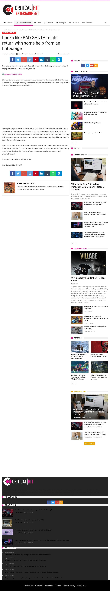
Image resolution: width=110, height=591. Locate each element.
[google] (24, 59)
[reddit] (30, 59)
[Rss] (96, 65)
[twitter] (18, 59)
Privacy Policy (69, 585)
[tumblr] (47, 59)
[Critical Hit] (21, 3)
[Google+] (92, 65)
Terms (58, 585)
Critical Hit (28, 585)
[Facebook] (83, 65)
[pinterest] (36, 59)
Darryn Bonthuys (9, 54)
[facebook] (12, 59)
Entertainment (12, 30)
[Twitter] (87, 65)
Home (4, 30)
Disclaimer (81, 585)
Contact (39, 585)
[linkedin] (41, 59)
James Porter (77, 417)
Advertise (49, 585)
